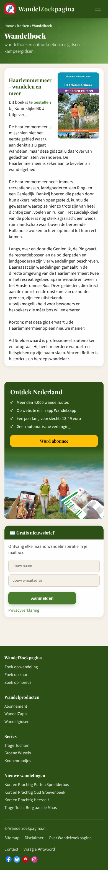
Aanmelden (42, 598)
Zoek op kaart (16, 675)
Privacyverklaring (23, 610)
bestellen (42, 102)
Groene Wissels (17, 753)
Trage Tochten (16, 745)
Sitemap (11, 838)
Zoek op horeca (18, 682)
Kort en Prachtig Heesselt (26, 800)
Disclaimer (34, 838)
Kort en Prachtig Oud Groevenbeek (34, 792)
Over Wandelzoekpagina (70, 838)
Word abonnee (54, 441)
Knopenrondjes (17, 761)
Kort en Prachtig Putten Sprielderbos (36, 784)
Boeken (23, 25)
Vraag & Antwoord (39, 849)
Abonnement (15, 706)
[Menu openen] (98, 8)
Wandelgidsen (16, 721)
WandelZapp (15, 714)
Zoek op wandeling (21, 667)
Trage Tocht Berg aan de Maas (30, 808)
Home (9, 25)
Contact (11, 849)
